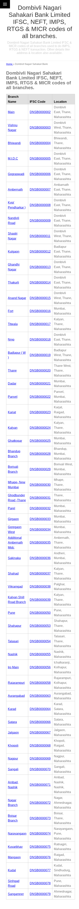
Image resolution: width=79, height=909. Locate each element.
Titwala (13, 324)
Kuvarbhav (15, 846)
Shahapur (14, 625)
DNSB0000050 (40, 612)
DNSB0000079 (40, 894)
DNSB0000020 (40, 370)
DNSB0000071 (40, 784)
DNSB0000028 (40, 453)
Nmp (11, 339)
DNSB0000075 (40, 846)
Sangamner (16, 894)
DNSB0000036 (40, 558)
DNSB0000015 (40, 298)
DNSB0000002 (40, 112)
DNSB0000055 (40, 654)
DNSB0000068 (40, 745)
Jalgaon (13, 732)
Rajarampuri (16, 682)
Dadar (12, 383)
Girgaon (13, 519)
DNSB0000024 (40, 427)
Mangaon (14, 857)
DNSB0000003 (40, 127)
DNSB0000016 (40, 311)
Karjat (12, 412)
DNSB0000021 (40, 383)
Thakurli (13, 282)
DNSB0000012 (40, 251)
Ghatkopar (15, 440)
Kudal (12, 870)
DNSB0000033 (40, 519)
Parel (11, 508)
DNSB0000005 (40, 158)
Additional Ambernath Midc (15, 542)
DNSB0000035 (40, 542)
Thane (12, 370)
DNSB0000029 (40, 469)
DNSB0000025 (40, 440)
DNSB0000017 (40, 324)
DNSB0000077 (40, 870)
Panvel (12, 396)
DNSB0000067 (40, 732)
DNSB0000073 (40, 818)
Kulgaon (13, 251)
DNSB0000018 (40, 339)
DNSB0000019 (40, 355)
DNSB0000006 (40, 174)
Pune (11, 612)
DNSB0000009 (40, 220)
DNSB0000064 (40, 709)
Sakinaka (14, 558)
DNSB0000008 (40, 205)
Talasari (13, 641)
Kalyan (12, 427)
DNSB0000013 (40, 267)
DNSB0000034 (40, 529)
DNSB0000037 (40, 573)
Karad (12, 709)
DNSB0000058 (40, 682)
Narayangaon (17, 833)
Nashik (12, 654)
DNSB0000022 (40, 396)
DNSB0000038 (40, 586)
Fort (10, 311)
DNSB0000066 (40, 722)
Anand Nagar (17, 298)
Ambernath (15, 189)
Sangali (13, 769)
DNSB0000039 (40, 599)
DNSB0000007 (40, 189)
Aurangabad (16, 695)
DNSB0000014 (40, 282)
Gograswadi (16, 174)
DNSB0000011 (40, 236)
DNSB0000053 (40, 625)
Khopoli (13, 745)
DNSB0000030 (40, 484)
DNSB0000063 (40, 695)
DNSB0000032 (40, 508)
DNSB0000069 (40, 758)
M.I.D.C (13, 158)
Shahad (13, 573)
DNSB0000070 (40, 769)
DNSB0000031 (40, 497)
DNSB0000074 (40, 833)
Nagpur (13, 758)
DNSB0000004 (40, 143)
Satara (12, 722)
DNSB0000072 (40, 802)
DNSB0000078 (40, 883)
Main (11, 112)
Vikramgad (15, 586)
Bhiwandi (14, 143)
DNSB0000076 (40, 857)
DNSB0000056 (40, 667)
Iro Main (13, 667)
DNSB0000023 (40, 412)
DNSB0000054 (40, 641)
